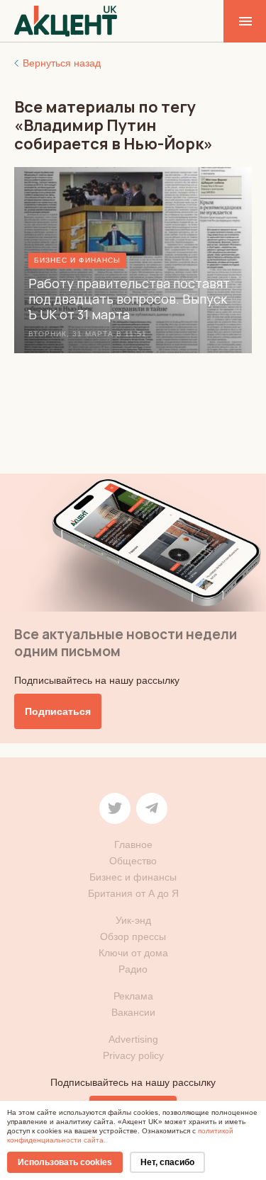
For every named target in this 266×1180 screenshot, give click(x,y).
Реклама (133, 996)
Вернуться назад (62, 63)
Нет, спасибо (167, 1162)
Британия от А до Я (133, 893)
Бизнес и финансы (133, 877)
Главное (133, 844)
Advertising (133, 1039)
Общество (133, 860)
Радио (133, 969)
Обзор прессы (133, 936)
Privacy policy (133, 1055)
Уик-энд (133, 920)
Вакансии (133, 1012)
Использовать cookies (65, 1162)
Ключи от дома (133, 952)
